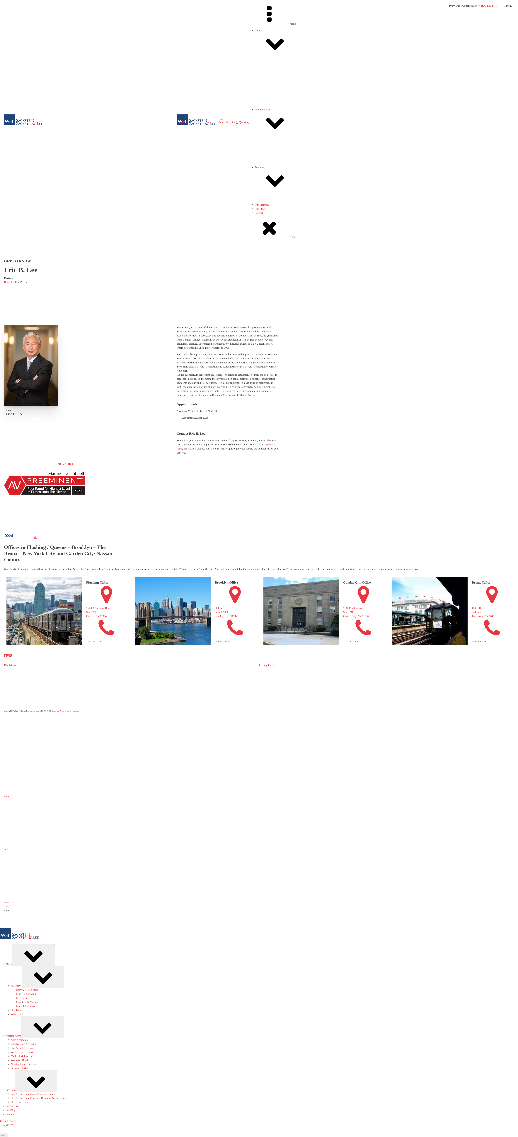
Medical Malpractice (271, 164)
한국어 (240, 122)
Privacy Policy (267, 665)
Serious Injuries (268, 176)
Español (231, 122)
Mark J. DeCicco (274, 124)
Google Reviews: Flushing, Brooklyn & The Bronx (288, 210)
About (258, 30)
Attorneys (265, 69)
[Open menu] (221, 119)
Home (7, 282)
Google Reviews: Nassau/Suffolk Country (283, 206)
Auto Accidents (268, 148)
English (223, 122)
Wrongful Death (269, 168)
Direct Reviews (268, 214)
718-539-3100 (488, 6)
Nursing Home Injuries (272, 172)
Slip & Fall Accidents (272, 156)
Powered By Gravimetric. (69, 711)
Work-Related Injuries (272, 160)
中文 (246, 122)
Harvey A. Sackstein (276, 108)
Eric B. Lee (271, 116)
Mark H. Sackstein (275, 112)
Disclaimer (10, 665)
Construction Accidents (273, 152)
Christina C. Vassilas (276, 120)
